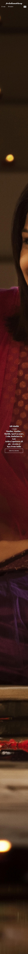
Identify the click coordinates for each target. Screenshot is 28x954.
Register (11, 6)
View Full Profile (14, 450)
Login (4, 6)
